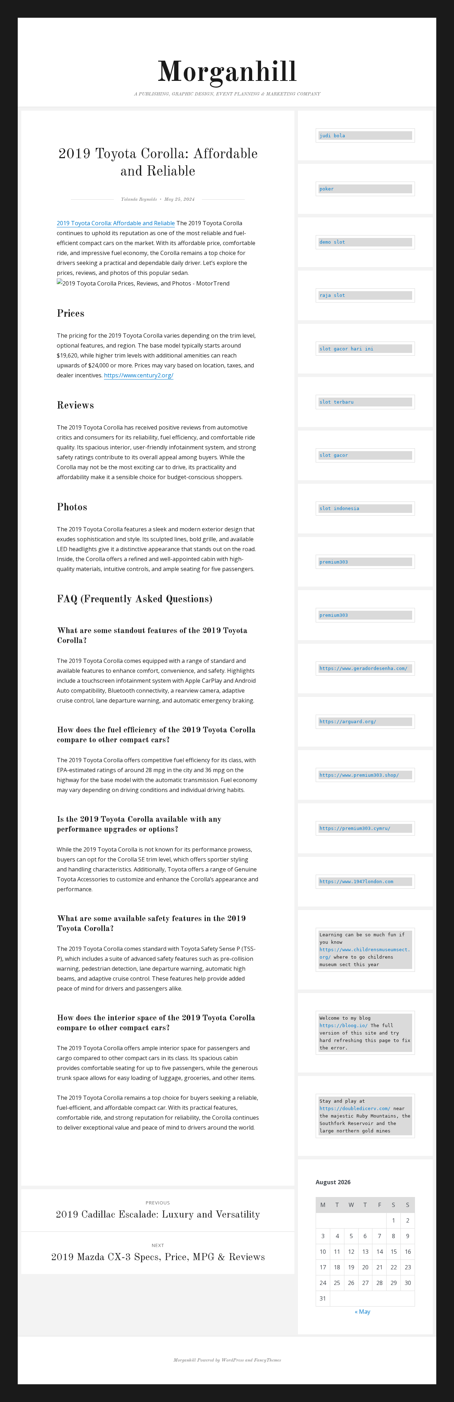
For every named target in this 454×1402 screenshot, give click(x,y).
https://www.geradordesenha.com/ (364, 668)
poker (327, 189)
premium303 (334, 562)
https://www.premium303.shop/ (359, 775)
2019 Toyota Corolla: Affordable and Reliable (116, 223)
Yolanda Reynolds (139, 199)
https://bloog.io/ (344, 1025)
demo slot (332, 242)
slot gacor (334, 455)
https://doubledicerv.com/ (355, 1108)
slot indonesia (339, 508)
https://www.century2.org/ (138, 375)
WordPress (232, 1360)
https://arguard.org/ (348, 721)
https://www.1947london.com (356, 881)
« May (362, 1311)
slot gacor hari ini (346, 348)
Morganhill (227, 73)
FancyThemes (267, 1360)
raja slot (332, 295)
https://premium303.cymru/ (355, 828)
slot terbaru (337, 402)
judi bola (332, 135)
